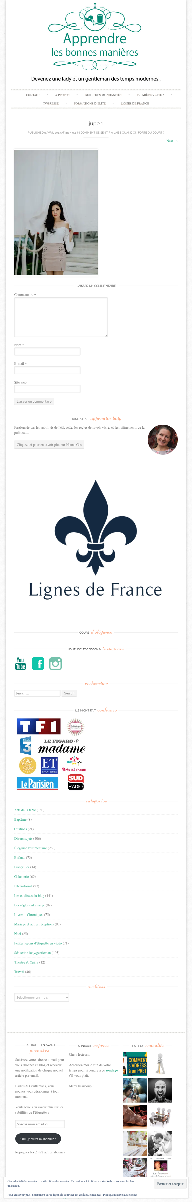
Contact (33, 95)
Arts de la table (25, 809)
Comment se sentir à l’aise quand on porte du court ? (122, 132)
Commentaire (25, 294)
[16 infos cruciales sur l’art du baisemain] (160, 1144)
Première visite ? (150, 95)
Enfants (19, 857)
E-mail (20, 363)
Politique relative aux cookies (120, 1194)
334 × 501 (70, 132)
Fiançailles (21, 867)
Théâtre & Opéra (26, 962)
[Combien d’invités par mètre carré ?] (135, 1091)
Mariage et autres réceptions (34, 924)
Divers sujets (23, 838)
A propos (62, 95)
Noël (17, 933)
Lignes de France (135, 103)
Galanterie (21, 876)
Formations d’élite (90, 103)
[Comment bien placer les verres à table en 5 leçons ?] (135, 1144)
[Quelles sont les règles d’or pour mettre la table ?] (135, 1170)
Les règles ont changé (29, 905)
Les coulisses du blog (29, 895)
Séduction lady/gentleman (32, 952)
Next (172, 140)
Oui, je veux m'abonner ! (38, 1138)
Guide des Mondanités (103, 95)
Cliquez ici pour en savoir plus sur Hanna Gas (49, 444)
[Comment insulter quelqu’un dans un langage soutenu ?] (160, 1091)
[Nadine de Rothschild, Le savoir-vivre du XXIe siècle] (160, 1170)
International (23, 886)
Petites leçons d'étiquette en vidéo (38, 943)
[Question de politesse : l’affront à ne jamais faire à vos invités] (135, 1117)
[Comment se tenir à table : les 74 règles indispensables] (160, 1117)
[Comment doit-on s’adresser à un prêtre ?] (135, 1064)
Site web (20, 382)
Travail (19, 971)
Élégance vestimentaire (30, 848)
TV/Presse (50, 103)
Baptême (20, 819)
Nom (19, 344)
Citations (20, 828)
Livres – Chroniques (28, 914)
